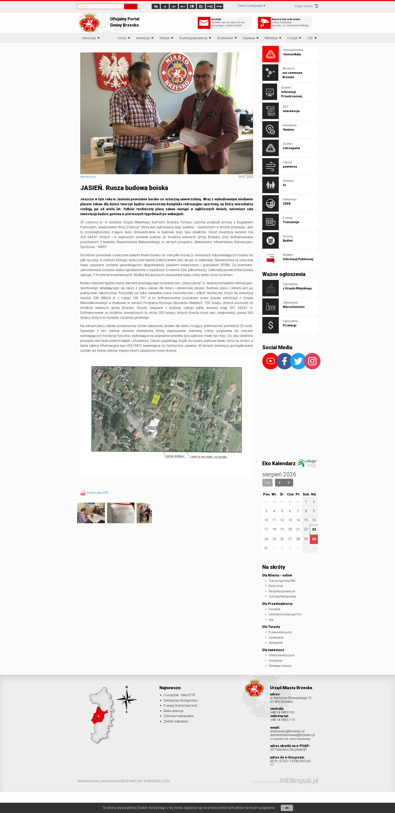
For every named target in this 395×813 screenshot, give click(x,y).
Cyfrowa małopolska (179, 716)
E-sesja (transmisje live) (180, 705)
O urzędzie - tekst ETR (179, 695)
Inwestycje (143, 38)
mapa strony (304, 6)
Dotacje (165, 38)
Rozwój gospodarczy (193, 38)
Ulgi (271, 619)
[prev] (279, 483)
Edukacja (249, 38)
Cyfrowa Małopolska (282, 596)
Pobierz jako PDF (97, 492)
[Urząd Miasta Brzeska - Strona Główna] (254, 694)
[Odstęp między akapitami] (192, 6)
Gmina (122, 38)
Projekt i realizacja (285, 782)
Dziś (267, 483)
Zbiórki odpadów (176, 721)
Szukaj (131, 6)
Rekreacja (271, 38)
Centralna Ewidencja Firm (285, 614)
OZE (310, 38)
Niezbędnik (276, 642)
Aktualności (87, 176)
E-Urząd (292, 38)
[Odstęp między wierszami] (201, 6)
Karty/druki (276, 586)
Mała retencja (173, 711)
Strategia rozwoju (280, 665)
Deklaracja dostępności (181, 700)
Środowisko (225, 38)
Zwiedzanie (276, 637)
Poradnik (274, 609)
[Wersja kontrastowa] (156, 6)
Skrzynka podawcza (282, 591)
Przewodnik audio (280, 632)
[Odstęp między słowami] (210, 6)
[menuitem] (89, 38)
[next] (288, 483)
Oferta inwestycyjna (281, 655)
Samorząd (89, 38)
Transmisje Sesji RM (282, 580)
